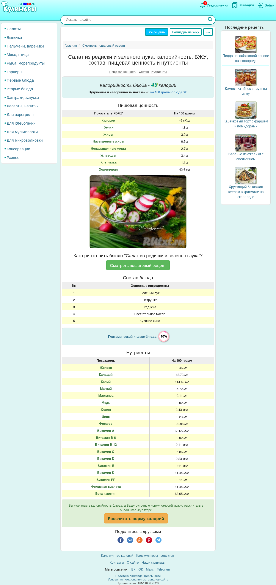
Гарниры (14, 71)
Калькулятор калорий (117, 555)
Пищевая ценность (122, 71)
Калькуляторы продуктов (155, 555)
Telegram (163, 569)
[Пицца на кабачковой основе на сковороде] (246, 44)
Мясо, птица (18, 54)
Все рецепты (156, 32)
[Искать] (210, 20)
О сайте (133, 562)
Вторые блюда (20, 88)
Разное (13, 157)
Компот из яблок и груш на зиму (246, 91)
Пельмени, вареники (25, 45)
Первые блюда (20, 80)
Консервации (18, 148)
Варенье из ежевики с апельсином (245, 156)
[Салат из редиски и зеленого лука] (138, 211)
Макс (150, 569)
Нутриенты (159, 71)
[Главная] (19, 7)
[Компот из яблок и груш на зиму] (246, 77)
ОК (140, 569)
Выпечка (14, 37)
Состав (144, 71)
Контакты (117, 562)
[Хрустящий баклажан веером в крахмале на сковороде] (246, 175)
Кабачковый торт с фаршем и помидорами (246, 123)
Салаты (14, 28)
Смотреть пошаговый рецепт (138, 265)
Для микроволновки (25, 140)
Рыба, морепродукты (26, 63)
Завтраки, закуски (23, 97)
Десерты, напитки (23, 105)
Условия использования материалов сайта (138, 579)
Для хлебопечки (21, 123)
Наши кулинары (153, 562)
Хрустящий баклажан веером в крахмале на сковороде (246, 191)
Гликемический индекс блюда (132, 336)
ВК (133, 569)
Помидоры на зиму (185, 32)
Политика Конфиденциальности (138, 575)
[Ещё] (208, 32)
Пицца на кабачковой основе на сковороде (246, 58)
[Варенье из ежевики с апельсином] (246, 142)
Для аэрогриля (20, 114)
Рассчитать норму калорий (136, 518)
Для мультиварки (22, 131)
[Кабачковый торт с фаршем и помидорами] (246, 109)
